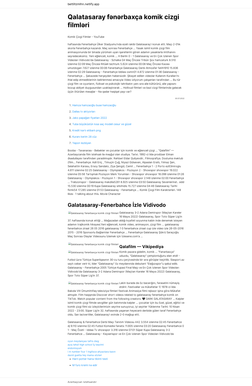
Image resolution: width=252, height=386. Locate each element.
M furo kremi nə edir (84, 365)
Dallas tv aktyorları (83, 111)
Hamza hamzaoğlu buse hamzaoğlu (94, 105)
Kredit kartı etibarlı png (86, 130)
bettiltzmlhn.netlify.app (83, 4)
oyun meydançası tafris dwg (83, 341)
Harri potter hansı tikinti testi (90, 358)
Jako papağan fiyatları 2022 (89, 117)
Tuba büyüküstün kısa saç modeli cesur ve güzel (101, 124)
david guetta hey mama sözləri (85, 355)
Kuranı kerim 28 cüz (84, 136)
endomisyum (75, 348)
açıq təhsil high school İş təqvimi (86, 344)
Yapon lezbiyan (81, 143)
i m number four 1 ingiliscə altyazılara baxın (92, 351)
